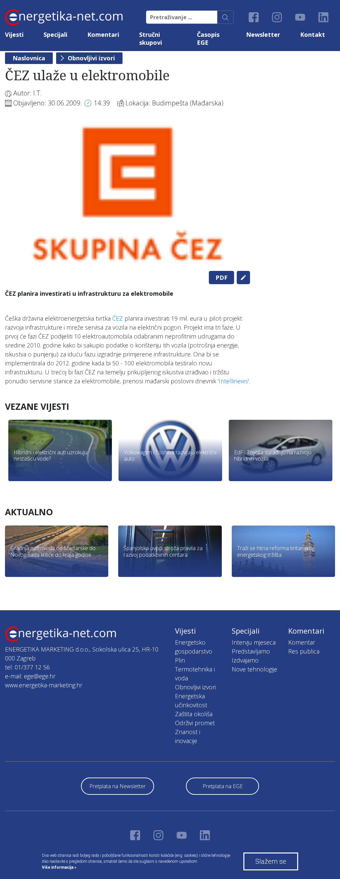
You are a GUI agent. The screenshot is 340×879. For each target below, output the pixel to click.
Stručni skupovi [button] (150, 38)
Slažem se (270, 861)
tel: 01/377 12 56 (27, 667)
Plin (180, 660)
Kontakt (312, 34)
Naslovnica (29, 58)
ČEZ (117, 318)
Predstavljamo (251, 651)
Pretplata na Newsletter (117, 786)
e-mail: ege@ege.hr (30, 676)
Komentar (301, 642)
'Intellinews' (233, 381)
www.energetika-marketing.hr (43, 685)
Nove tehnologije (254, 669)
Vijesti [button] (14, 34)
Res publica (303, 651)
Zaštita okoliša (193, 714)
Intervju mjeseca (254, 642)
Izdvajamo (245, 660)
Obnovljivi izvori (91, 58)
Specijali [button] (55, 34)
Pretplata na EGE (223, 786)
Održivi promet (195, 723)
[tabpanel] (127, 193)
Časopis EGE (208, 38)
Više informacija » (59, 867)
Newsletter (263, 34)
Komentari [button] (103, 34)
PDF (221, 278)
